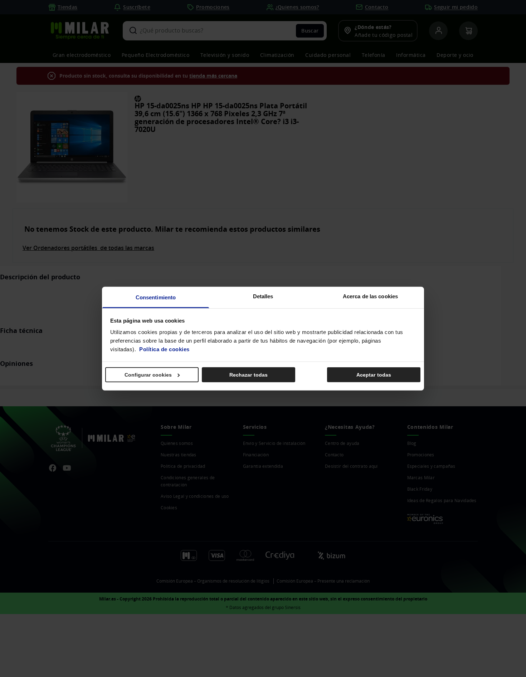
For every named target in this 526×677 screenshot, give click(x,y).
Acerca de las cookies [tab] (370, 296)
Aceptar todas (373, 375)
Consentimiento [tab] (156, 297)
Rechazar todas (248, 375)
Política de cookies (164, 349)
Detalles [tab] (263, 296)
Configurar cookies (148, 375)
